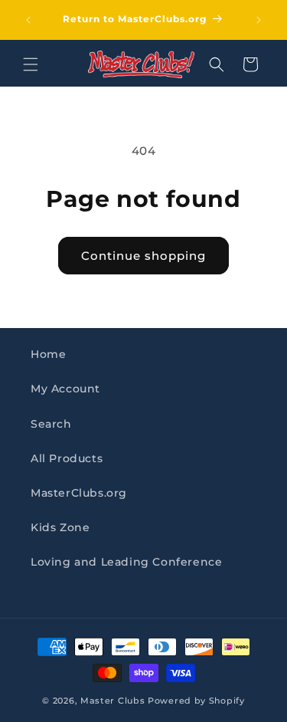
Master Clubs (112, 700)
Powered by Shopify (196, 700)
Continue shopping (143, 255)
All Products (67, 458)
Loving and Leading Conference (126, 562)
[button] (30, 64)
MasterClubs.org (79, 493)
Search (51, 424)
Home (48, 354)
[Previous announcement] (28, 20)
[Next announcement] (259, 20)
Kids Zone (60, 527)
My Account (65, 388)
